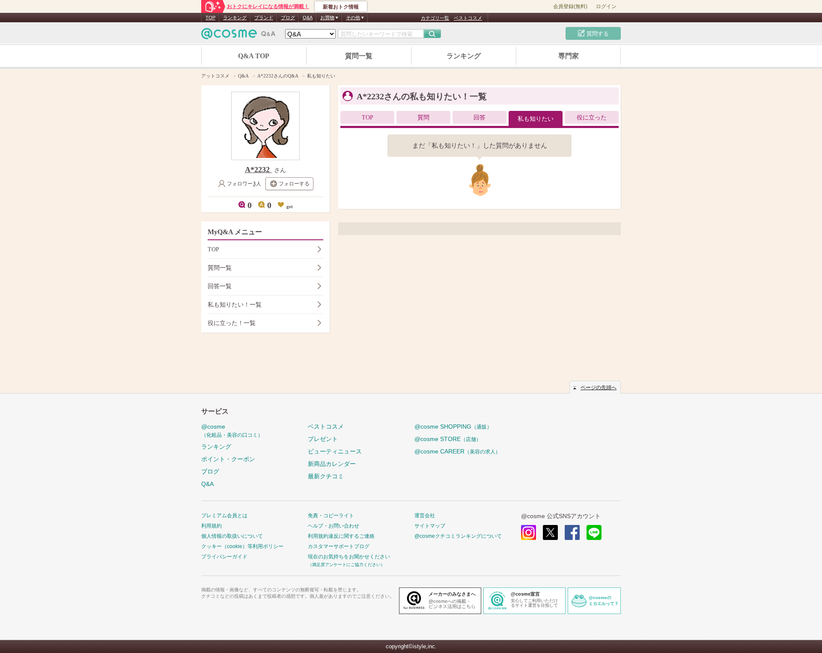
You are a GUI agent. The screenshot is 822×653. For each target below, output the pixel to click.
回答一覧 (220, 286)
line (594, 532)
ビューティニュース (335, 451)
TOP (210, 17)
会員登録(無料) (570, 6)
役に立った (592, 117)
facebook (572, 532)
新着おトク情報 (341, 7)
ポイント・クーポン (228, 459)
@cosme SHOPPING (453, 426)
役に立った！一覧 (232, 323)
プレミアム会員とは (224, 516)
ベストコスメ (468, 18)
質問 (423, 117)
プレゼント (323, 438)
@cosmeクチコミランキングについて (458, 536)
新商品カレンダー (332, 463)
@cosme (232, 430)
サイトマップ (429, 526)
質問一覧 (358, 56)
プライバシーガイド (224, 557)
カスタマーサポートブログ (338, 546)
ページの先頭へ (598, 388)
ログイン (606, 6)
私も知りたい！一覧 (235, 304)
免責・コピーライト (331, 516)
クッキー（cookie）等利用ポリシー (242, 546)
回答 (479, 117)
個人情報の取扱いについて (232, 536)
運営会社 (424, 516)
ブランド (263, 17)
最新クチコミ (326, 476)
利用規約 (211, 526)
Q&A (308, 17)
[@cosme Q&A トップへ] (238, 36)
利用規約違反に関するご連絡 (341, 536)
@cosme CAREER (457, 451)
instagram (528, 532)
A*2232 (258, 169)
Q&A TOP (253, 56)
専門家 (568, 56)
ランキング (235, 17)
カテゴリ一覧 (435, 18)
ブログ (288, 17)
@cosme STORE (447, 438)
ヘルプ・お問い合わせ (333, 526)
